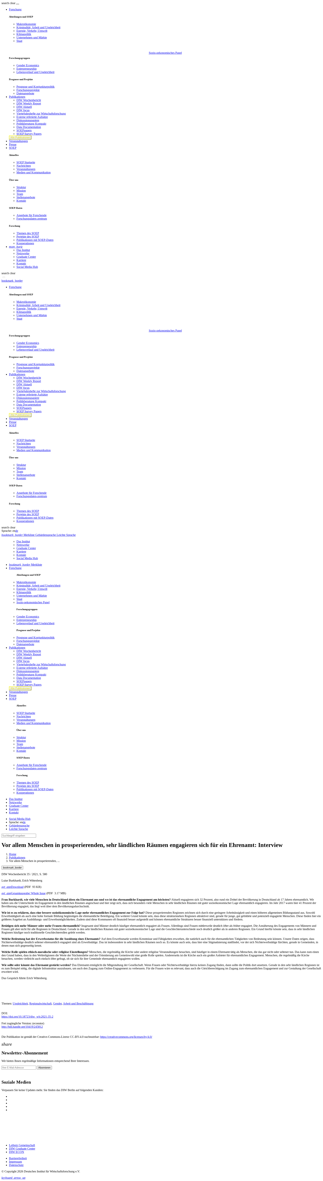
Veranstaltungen (18, 141)
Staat (19, 40)
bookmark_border (12, 280)
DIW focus (23, 110)
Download (12, 886)
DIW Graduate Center (22, 1148)
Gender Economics (27, 65)
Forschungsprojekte (28, 90)
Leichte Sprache (18, 829)
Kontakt (21, 200)
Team (19, 194)
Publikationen (17, 857)
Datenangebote (25, 93)
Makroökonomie (26, 24)
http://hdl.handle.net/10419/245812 (22, 1026)
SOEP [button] (12, 147)
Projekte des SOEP (27, 236)
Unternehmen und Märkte (31, 37)
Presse (12, 144)
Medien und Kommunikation (33, 172)
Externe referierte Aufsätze (32, 117)
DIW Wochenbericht (28, 100)
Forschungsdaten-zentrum (31, 218)
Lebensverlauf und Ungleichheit (35, 72)
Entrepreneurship (26, 68)
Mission (21, 190)
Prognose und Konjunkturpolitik (35, 86)
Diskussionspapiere (27, 120)
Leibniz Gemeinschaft (22, 1145)
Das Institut (23, 250)
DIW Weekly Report (28, 103)
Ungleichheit (20, 1003)
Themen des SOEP (27, 233)
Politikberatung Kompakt (31, 123)
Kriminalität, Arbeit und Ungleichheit (38, 27)
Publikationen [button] (17, 96)
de (16, 530)
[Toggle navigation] (17, 4)
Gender (57, 1003)
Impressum (15, 1161)
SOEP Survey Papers (28, 133)
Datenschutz (16, 1165)
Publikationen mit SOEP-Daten (34, 240)
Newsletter (7, 1074)
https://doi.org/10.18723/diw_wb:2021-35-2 (27, 1016)
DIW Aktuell (24, 106)
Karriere (21, 260)
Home (12, 854)
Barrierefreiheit (18, 1158)
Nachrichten (23, 165)
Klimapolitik (23, 34)
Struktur (21, 187)
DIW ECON (16, 1152)
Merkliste (25, 564)
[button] (8, 3)
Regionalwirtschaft (40, 1003)
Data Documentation (28, 127)
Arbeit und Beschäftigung (78, 1003)
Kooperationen (25, 243)
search (5, 3)
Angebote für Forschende (31, 215)
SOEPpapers (24, 130)
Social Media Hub (27, 266)
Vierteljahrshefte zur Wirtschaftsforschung (41, 113)
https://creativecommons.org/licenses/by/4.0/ (126, 1036)
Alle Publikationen (20, 137)
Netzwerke (22, 253)
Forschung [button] (15, 9)
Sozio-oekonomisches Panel (165, 52)
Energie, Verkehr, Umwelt (31, 30)
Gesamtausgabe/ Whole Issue (23, 893)
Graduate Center (26, 256)
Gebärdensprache (19, 825)
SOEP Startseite (25, 162)
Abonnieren (44, 1067)
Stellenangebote (25, 197)
